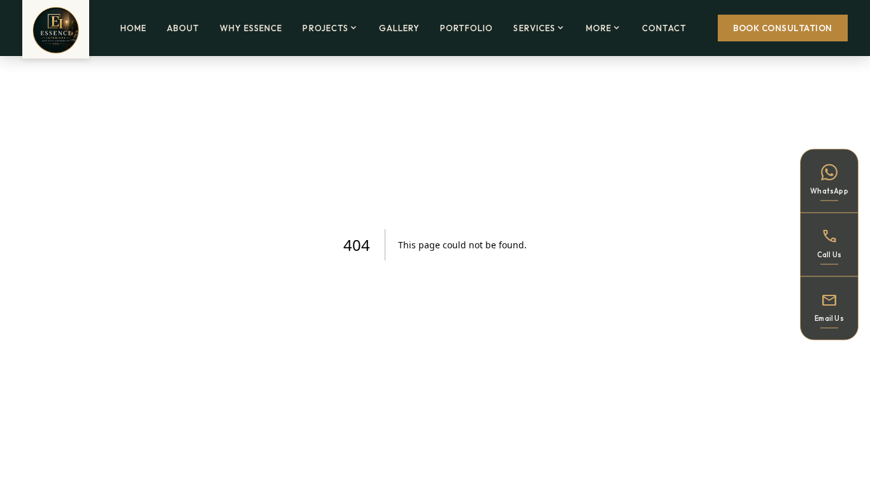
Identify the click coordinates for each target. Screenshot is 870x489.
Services (539, 28)
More (604, 28)
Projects (330, 28)
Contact (664, 28)
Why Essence (251, 28)
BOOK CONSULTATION (782, 28)
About (183, 28)
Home (133, 28)
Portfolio (466, 28)
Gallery (399, 28)
